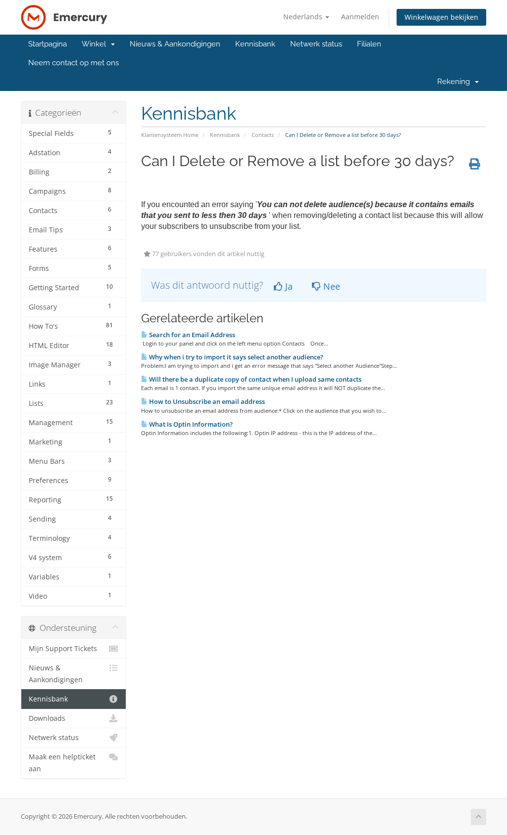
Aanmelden (360, 16)
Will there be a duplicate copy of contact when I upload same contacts (254, 379)
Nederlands (303, 16)
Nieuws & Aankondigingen (175, 44)
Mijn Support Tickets (63, 648)
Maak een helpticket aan (62, 762)
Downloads (47, 718)
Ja (288, 286)
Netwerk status (316, 44)
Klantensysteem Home (170, 134)
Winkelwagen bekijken (441, 17)
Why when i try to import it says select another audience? (235, 356)
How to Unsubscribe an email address (206, 401)
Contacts (263, 134)
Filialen (369, 44)
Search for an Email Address (191, 334)
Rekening (455, 81)
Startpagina (47, 44)
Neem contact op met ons (73, 62)
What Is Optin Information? (190, 424)
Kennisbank (255, 44)
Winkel (96, 44)
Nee (330, 286)
